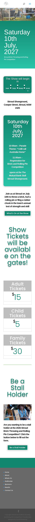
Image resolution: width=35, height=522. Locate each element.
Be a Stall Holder (17, 447)
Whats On (8, 478)
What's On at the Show (17, 213)
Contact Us (9, 490)
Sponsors (8, 484)
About (7, 475)
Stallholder (9, 481)
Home (7, 472)
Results (7, 487)
